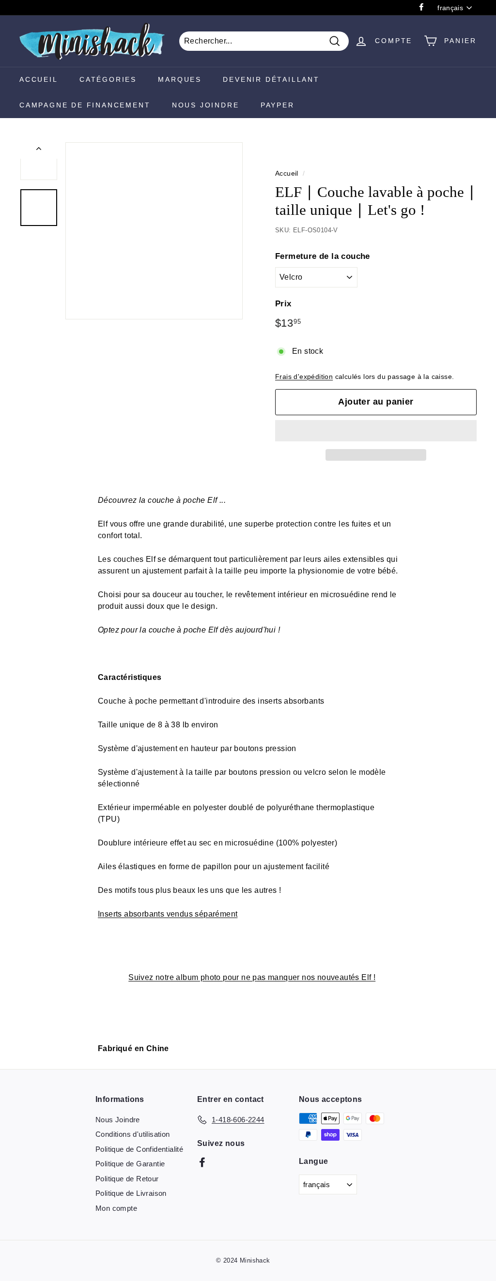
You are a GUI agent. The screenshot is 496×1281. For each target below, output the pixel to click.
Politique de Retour (127, 1179)
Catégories (108, 79)
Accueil (38, 79)
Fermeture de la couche (322, 256)
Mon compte (116, 1208)
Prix (283, 303)
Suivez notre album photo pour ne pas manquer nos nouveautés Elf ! (251, 977)
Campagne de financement (84, 105)
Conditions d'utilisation (132, 1134)
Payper (277, 105)
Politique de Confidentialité (139, 1149)
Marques (180, 79)
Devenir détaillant (271, 79)
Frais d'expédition (304, 376)
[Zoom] (154, 231)
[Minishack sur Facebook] (202, 1162)
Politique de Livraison (131, 1193)
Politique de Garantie (130, 1164)
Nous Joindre (205, 105)
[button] (376, 430)
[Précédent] (38, 150)
